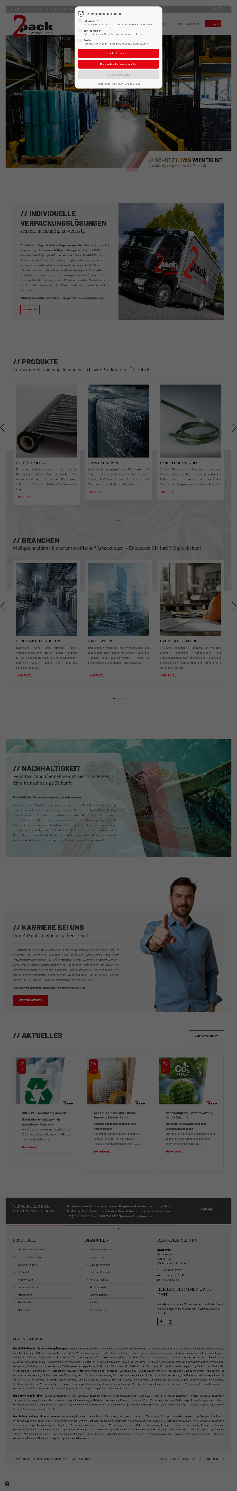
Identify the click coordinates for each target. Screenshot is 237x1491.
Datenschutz (103, 84)
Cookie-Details (132, 84)
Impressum (117, 84)
